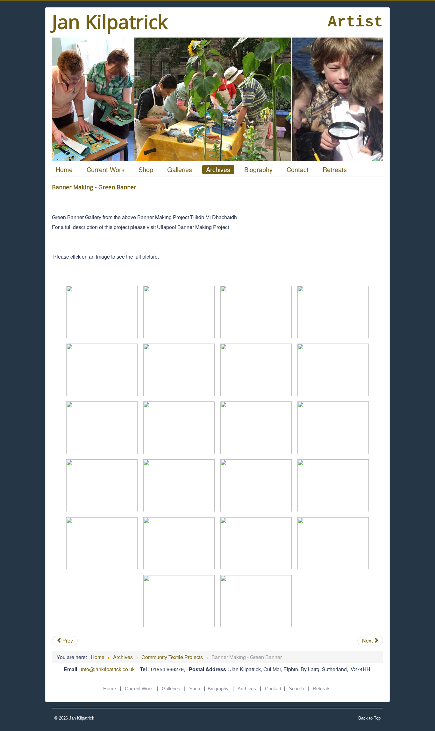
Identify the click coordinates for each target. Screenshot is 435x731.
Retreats (335, 169)
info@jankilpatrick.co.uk (108, 669)
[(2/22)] (179, 311)
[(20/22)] (333, 543)
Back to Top (369, 718)
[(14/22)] (179, 485)
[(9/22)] (102, 427)
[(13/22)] (102, 485)
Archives (218, 169)
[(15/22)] (256, 485)
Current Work (106, 169)
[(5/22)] (102, 369)
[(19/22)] (256, 543)
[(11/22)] (256, 427)
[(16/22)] (333, 485)
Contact (298, 169)
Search (296, 688)
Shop (146, 169)
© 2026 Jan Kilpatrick (74, 718)
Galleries (179, 169)
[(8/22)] (333, 369)
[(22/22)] (256, 601)
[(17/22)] (102, 543)
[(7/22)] (256, 369)
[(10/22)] (179, 427)
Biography (258, 169)
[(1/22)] (102, 311)
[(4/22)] (333, 311)
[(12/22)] (333, 427)
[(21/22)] (179, 601)
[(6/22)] (179, 369)
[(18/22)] (179, 543)
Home (64, 169)
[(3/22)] (256, 311)
